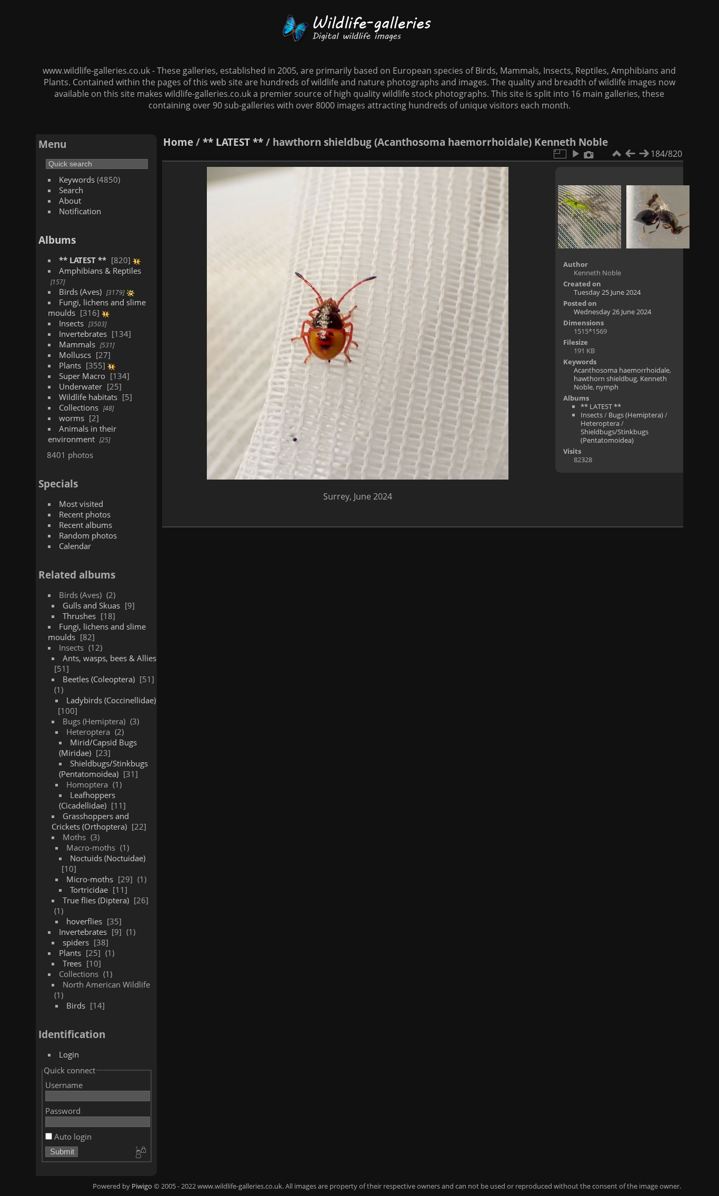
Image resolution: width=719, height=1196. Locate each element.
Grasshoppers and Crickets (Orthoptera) (90, 821)
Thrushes (79, 616)
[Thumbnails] (616, 154)
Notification (80, 211)
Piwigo (142, 1186)
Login (69, 1054)
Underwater (80, 386)
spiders (76, 942)
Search (71, 190)
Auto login (72, 1136)
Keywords (77, 179)
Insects (71, 323)
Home (178, 142)
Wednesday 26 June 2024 (612, 311)
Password (63, 1110)
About (70, 200)
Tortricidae (89, 889)
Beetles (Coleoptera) (99, 679)
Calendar (75, 546)
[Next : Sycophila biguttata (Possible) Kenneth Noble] (644, 154)
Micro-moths (89, 879)
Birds (75, 1005)
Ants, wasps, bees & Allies (109, 658)
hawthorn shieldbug (605, 378)
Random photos (88, 535)
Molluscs (75, 355)
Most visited (81, 504)
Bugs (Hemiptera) (635, 415)
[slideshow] (575, 154)
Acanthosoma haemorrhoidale (622, 370)
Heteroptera (600, 423)
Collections (78, 407)
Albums (57, 240)
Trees (72, 963)
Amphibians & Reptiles (100, 270)
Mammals (77, 344)
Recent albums (85, 525)
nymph (607, 387)
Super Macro (82, 376)
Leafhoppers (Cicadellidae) (87, 800)
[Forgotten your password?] (140, 1153)
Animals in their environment (82, 433)
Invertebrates (83, 333)
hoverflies (84, 921)
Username (64, 1085)
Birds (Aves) (80, 291)
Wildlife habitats (88, 397)
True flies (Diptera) (96, 900)
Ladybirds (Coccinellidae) (111, 700)
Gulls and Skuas (91, 605)
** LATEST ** (82, 260)
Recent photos (85, 514)
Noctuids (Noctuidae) (107, 858)
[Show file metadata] (589, 154)
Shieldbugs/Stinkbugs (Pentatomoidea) (103, 768)
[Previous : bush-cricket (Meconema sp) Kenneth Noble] (630, 154)
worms (71, 418)
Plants (70, 365)
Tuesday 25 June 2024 (607, 292)
